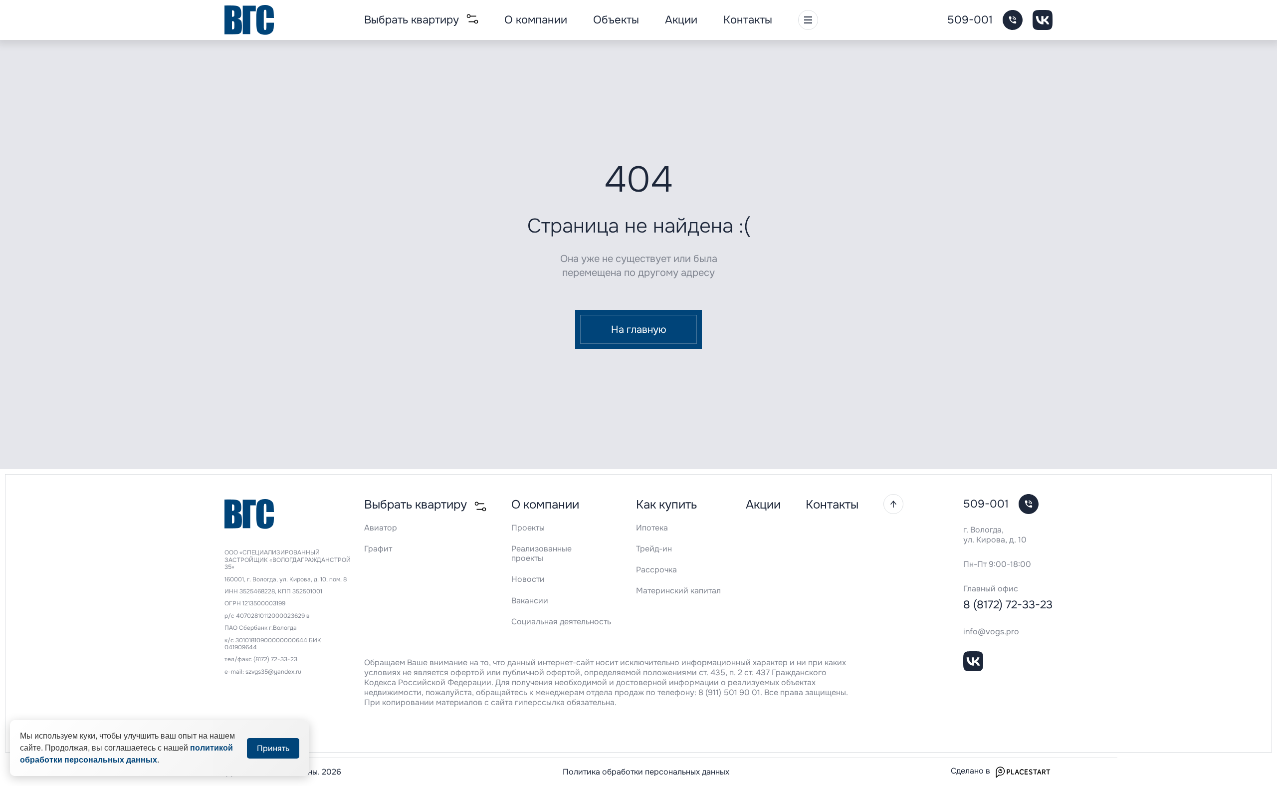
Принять (273, 748)
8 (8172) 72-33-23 (1008, 604)
